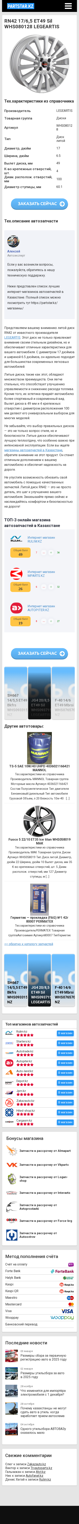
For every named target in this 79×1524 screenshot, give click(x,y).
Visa (8, 1311)
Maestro (11, 1298)
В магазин (65, 1033)
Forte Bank (12, 1271)
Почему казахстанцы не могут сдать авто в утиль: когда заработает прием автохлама (43, 1412)
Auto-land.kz (24, 1071)
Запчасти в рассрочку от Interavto (44, 1193)
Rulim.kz (21, 1031)
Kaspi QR (11, 1291)
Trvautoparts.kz (41, 1468)
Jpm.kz (21, 1091)
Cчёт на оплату (16, 1264)
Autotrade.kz (24, 1051)
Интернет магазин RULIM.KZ (41, 539)
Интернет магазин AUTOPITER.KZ (41, 608)
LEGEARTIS (12, 337)
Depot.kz (22, 1081)
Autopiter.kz (24, 1061)
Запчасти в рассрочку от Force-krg (45, 1221)
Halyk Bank (13, 1278)
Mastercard (13, 1304)
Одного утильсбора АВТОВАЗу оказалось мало (43, 1431)
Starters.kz (23, 1041)
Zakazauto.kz (25, 1101)
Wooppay (12, 1318)
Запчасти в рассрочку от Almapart (45, 1151)
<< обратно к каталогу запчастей (28, 944)
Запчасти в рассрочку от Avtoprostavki (38, 1207)
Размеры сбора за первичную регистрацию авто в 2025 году (43, 1357)
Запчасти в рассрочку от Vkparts (44, 1165)
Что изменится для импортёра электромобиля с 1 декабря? (43, 1392)
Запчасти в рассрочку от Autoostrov (38, 1235)
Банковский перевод (21, 1324)
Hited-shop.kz (25, 1110)
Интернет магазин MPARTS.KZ (41, 574)
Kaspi (9, 1284)
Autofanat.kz (34, 1476)
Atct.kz (41, 1472)
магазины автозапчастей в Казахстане (33, 450)
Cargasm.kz (24, 1120)
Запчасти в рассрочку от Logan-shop (43, 1179)
